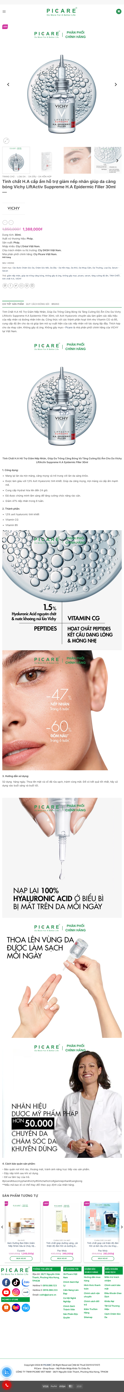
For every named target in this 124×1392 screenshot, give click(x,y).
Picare (68, 327)
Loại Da (21, 176)
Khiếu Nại (109, 1301)
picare (80, 276)
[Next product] (5, 222)
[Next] (115, 84)
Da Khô (74, 268)
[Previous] (8, 84)
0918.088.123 (50, 1285)
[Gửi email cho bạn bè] (21, 285)
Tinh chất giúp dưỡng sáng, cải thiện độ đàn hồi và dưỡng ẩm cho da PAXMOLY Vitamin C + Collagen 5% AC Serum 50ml (62, 1244)
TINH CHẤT (114, 276)
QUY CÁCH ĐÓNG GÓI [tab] (37, 304)
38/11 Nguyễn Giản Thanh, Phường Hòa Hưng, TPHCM (46, 1277)
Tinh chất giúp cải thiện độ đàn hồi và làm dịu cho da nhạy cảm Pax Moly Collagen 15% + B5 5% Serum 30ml (102, 1244)
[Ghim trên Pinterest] (26, 285)
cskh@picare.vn (47, 1294)
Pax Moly (62, 1250)
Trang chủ (8, 176)
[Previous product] (11, 222)
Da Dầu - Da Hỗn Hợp (40, 176)
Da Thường (98, 268)
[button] (4, 11)
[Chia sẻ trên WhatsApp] (5, 285)
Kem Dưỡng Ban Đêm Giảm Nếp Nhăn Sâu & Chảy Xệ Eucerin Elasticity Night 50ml (21, 1244)
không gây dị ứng (53, 276)
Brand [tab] (55, 304)
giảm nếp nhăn (13, 276)
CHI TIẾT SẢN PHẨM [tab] (13, 304)
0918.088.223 (50, 1290)
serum (87, 276)
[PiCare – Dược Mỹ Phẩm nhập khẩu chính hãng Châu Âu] (62, 11)
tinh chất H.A (8, 279)
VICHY (18, 279)
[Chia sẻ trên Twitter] (15, 285)
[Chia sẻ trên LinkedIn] (32, 285)
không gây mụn (70, 276)
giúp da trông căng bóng (32, 276)
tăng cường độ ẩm (99, 276)
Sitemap (88, 1317)
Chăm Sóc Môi (42, 268)
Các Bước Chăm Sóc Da (23, 268)
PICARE (47, 1365)
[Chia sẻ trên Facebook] (10, 285)
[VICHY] (13, 208)
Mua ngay (21, 1258)
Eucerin (21, 1250)
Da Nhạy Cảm (85, 268)
